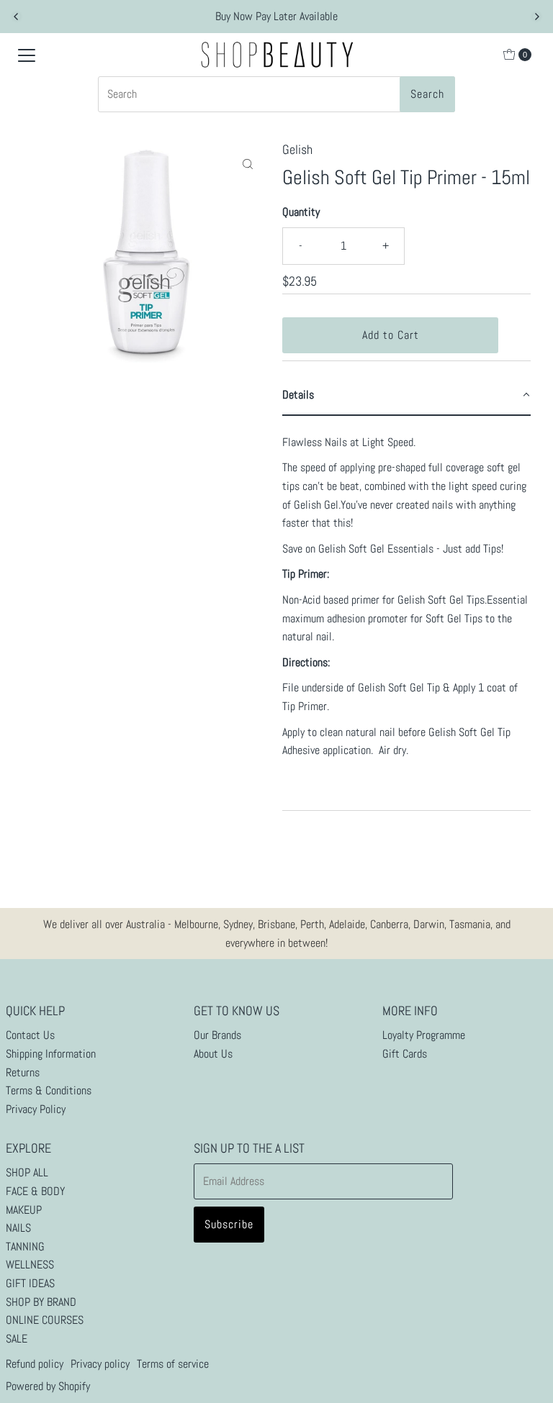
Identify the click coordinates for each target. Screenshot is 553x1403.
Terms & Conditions (48, 1090)
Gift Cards (404, 1053)
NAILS (18, 1227)
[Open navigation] (26, 55)
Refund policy (34, 1363)
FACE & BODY (35, 1191)
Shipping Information (51, 1053)
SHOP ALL (27, 1172)
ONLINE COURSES (45, 1319)
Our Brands (217, 1035)
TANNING (25, 1246)
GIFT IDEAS (30, 1283)
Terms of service (173, 1363)
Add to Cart (390, 334)
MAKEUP (24, 1209)
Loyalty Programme (423, 1035)
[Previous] (16, 16)
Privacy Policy (36, 1109)
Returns (23, 1072)
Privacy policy (100, 1363)
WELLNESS (30, 1264)
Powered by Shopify (48, 1386)
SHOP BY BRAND (41, 1301)
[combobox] (276, 94)
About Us (213, 1053)
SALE (16, 1338)
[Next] (536, 16)
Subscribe (228, 1224)
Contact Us (30, 1035)
